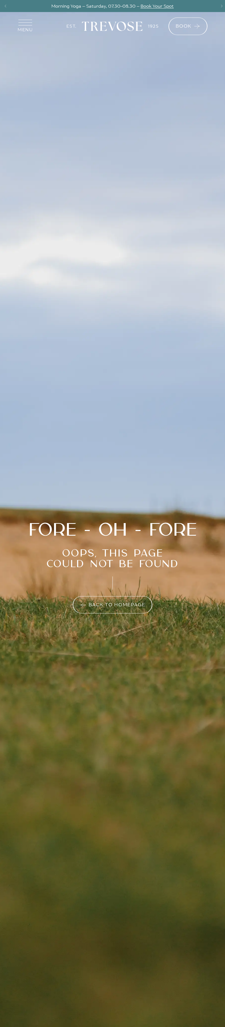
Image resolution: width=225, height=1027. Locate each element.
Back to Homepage (117, 605)
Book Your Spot (157, 6)
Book (184, 26)
